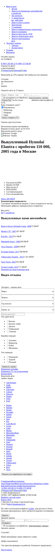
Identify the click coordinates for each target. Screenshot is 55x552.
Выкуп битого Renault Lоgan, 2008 (16, 226)
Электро (12, 331)
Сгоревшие (16, 27)
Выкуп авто (11, 6)
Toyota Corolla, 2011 (9, 267)
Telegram (7, 112)
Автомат (12, 340)
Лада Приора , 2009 (9, 247)
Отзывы (9, 50)
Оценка (14, 45)
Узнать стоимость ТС (10, 118)
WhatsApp (8, 110)
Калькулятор (17, 48)
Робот (11, 345)
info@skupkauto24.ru (16, 504)
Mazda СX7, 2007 (8, 231)
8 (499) (23, 64)
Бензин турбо (15, 324)
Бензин (12, 321)
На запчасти (16, 16)
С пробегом (9, 213)
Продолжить (6, 550)
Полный (12, 362)
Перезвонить (9, 107)
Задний (12, 359)
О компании (6, 481)
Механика (13, 348)
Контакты (10, 52)
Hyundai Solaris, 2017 (10, 252)
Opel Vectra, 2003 (8, 262)
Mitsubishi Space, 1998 (10, 241)
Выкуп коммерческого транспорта (26, 29)
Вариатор (13, 343)
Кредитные (16, 25)
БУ (2, 213)
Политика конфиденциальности (21, 486)
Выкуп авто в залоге (20, 22)
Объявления (10, 483)
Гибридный (14, 329)
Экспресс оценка (13, 43)
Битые (14, 9)
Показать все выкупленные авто (15, 269)
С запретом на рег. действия (17, 19)
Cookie (31, 508)
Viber (6, 115)
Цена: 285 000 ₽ (8, 199)
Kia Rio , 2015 (7, 236)
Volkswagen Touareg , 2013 (12, 257)
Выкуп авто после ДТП (21, 34)
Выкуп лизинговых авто (22, 36)
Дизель (12, 326)
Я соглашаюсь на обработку (26, 98)
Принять (5, 515)
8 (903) (8, 64)
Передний (13, 357)
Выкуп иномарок (19, 32)
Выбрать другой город (11, 497)
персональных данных (38, 98)
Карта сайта (6, 500)
